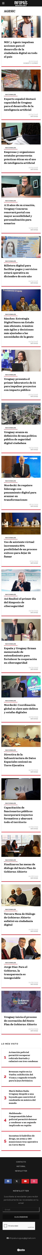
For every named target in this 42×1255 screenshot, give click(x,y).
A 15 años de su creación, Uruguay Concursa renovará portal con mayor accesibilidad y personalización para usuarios (19, 214)
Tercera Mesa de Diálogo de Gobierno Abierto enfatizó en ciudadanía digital (19, 919)
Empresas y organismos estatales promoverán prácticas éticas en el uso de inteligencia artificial (20, 157)
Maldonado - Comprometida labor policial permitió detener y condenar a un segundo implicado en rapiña (23, 1119)
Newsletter (21, 1171)
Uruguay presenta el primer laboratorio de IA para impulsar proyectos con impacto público (20, 384)
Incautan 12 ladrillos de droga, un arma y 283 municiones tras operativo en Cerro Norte (23, 1140)
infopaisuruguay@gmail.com (22, 1238)
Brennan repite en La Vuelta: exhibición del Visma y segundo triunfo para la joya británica (22, 1076)
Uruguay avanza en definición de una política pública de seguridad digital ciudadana (20, 437)
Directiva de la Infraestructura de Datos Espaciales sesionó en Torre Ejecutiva (20, 760)
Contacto (21, 1162)
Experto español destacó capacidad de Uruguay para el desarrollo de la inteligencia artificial (20, 104)
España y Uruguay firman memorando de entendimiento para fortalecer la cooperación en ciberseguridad (20, 655)
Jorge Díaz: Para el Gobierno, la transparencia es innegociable (15, 972)
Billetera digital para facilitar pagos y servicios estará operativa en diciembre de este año (20, 271)
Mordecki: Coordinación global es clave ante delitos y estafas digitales (21, 708)
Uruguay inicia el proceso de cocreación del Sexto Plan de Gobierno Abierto (20, 1020)
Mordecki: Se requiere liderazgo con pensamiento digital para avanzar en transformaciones (20, 492)
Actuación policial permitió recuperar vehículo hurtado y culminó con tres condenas (23, 1057)
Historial (21, 1166)
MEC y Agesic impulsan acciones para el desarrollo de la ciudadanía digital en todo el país (20, 49)
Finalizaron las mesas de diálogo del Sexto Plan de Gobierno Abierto (20, 867)
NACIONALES (10, 94)
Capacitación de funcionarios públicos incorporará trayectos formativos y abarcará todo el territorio (18, 815)
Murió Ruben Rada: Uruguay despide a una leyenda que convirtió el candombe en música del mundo (22, 1096)
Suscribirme (21, 1217)
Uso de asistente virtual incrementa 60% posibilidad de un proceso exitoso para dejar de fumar (20, 549)
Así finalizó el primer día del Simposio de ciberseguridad (20, 602)
